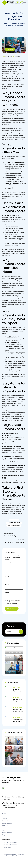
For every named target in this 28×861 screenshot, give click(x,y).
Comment (8, 563)
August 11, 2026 (17, 707)
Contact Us (5, 825)
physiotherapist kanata (13, 522)
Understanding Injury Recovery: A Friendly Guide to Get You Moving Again (18, 700)
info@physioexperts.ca (9, 805)
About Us (4, 816)
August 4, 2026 (17, 717)
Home (4, 813)
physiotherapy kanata (14, 525)
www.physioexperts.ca (9, 807)
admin (18, 56)
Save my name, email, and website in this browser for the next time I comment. (14, 601)
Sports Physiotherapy (14, 672)
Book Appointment (7, 823)
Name (7, 577)
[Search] (21, 631)
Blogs (3, 835)
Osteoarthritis (9, 749)
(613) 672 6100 (18, 803)
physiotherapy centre (10, 291)
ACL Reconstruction (14, 762)
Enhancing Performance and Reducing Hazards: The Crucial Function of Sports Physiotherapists (18, 690)
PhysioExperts (10, 49)
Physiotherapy (10, 652)
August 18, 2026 (17, 697)
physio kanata (14, 520)
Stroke (9, 743)
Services (4, 818)
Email (7, 584)
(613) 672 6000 (8, 803)
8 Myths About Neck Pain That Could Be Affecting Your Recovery (18, 710)
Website (7, 592)
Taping (18, 743)
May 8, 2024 (16, 687)
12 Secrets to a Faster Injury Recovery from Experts (18, 720)
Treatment (5, 821)
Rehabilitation (18, 652)
